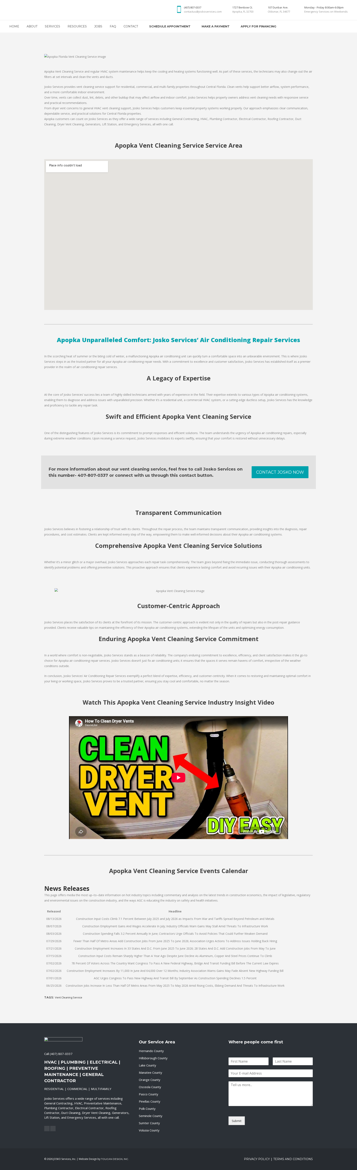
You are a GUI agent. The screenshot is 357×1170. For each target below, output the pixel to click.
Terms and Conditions (293, 1159)
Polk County (147, 1108)
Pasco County (148, 1094)
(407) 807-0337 (61, 1054)
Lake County (147, 1065)
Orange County (149, 1080)
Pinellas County (149, 1101)
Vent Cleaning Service (68, 997)
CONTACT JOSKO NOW (280, 472)
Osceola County (150, 1087)
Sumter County (149, 1123)
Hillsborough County (153, 1058)
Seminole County (150, 1116)
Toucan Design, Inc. (115, 1159)
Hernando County (151, 1051)
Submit (237, 1121)
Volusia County (149, 1130)
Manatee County (150, 1072)
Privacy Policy (257, 1159)
